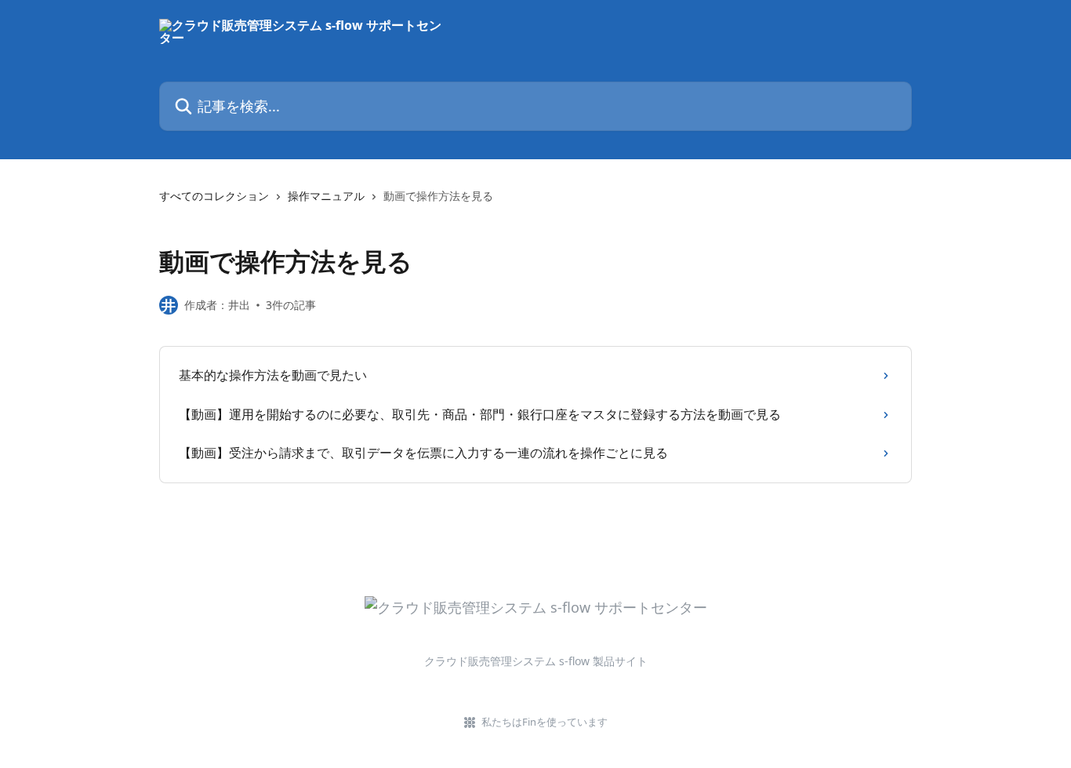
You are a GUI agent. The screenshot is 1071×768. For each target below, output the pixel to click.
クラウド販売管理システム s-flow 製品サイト (536, 660)
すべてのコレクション (214, 195)
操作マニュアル (326, 195)
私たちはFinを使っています (544, 722)
